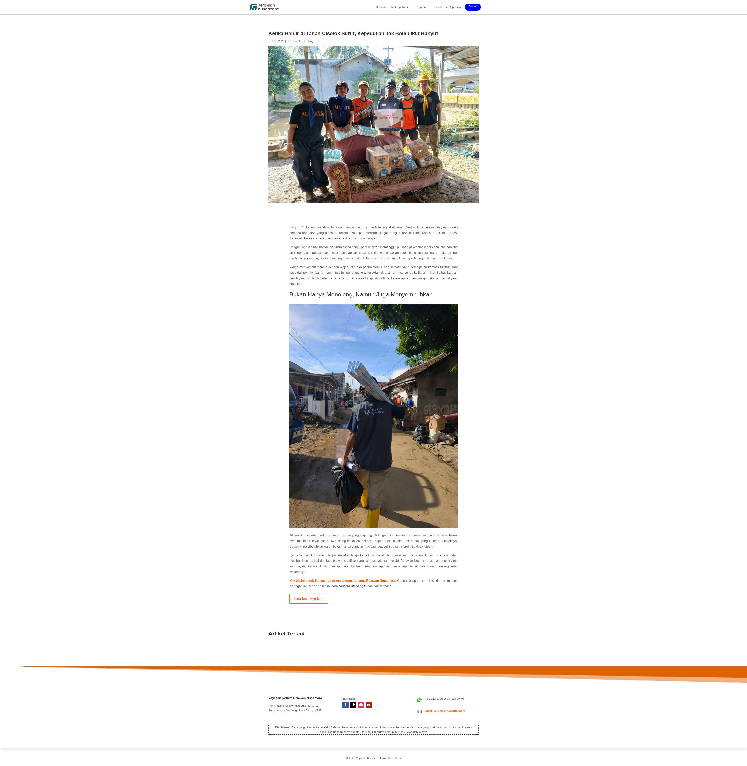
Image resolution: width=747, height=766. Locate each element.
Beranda (381, 7)
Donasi (472, 6)
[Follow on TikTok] (353, 705)
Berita (438, 7)
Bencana (292, 41)
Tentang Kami (399, 7)
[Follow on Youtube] (369, 705)
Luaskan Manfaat (309, 599)
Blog (310, 41)
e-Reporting (453, 7)
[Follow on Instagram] (361, 705)
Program (421, 7)
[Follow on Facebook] (345, 705)
